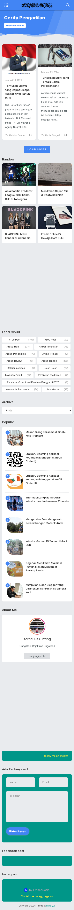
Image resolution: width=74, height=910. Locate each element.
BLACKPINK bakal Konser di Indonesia (17, 236)
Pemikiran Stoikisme (49, 375)
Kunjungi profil (37, 656)
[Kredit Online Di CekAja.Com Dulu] (55, 217)
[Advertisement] (37, 286)
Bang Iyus (50, 905)
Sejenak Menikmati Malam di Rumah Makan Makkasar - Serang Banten (44, 566)
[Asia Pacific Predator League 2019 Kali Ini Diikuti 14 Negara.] (19, 174)
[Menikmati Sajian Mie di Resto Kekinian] (55, 174)
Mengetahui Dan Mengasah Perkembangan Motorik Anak (44, 521)
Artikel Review (14, 360)
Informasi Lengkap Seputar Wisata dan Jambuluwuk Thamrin (47, 499)
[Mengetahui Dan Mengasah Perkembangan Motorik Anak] (15, 525)
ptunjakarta (52, 389)
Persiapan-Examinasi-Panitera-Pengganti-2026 (33, 382)
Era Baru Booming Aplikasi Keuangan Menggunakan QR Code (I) (44, 457)
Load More (37, 149)
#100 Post (14, 339)
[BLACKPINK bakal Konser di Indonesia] (19, 217)
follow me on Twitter (56, 755)
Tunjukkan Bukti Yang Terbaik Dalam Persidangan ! (55, 82)
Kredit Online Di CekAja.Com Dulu (52, 236)
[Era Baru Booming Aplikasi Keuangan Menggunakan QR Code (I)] (15, 459)
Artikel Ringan (49, 360)
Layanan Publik (13, 375)
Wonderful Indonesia (17, 389)
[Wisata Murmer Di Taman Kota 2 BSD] (15, 547)
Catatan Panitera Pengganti (23, 135)
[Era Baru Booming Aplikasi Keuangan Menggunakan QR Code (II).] (15, 481)
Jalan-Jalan (50, 368)
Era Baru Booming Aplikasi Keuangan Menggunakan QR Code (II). (44, 479)
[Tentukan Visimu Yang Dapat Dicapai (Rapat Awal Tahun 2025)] (19, 59)
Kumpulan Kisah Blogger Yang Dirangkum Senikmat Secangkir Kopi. (46, 588)
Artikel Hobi (13, 346)
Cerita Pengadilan (54, 135)
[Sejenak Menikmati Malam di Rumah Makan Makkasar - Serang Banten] (15, 569)
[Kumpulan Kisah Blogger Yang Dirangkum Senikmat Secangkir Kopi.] (15, 590)
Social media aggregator (37, 896)
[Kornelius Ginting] (37, 5)
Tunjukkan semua (15, 25)
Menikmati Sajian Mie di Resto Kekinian (54, 193)
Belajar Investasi (16, 368)
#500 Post (50, 339)
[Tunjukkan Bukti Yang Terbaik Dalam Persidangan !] (55, 55)
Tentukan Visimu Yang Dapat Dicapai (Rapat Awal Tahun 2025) (17, 92)
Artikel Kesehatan (48, 346)
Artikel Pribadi (50, 353)
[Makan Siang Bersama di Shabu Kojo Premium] (15, 438)
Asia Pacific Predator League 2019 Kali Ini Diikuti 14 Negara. (18, 195)
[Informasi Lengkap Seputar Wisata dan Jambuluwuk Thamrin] (15, 503)
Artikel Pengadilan (16, 353)
